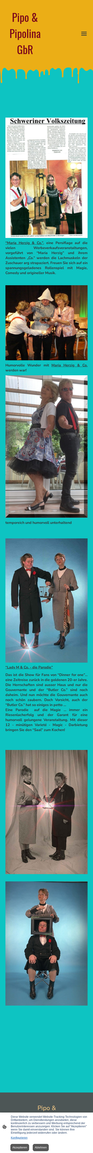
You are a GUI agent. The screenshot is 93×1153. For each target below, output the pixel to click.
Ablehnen (41, 1147)
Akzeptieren (19, 1147)
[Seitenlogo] (25, 61)
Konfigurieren (19, 1137)
